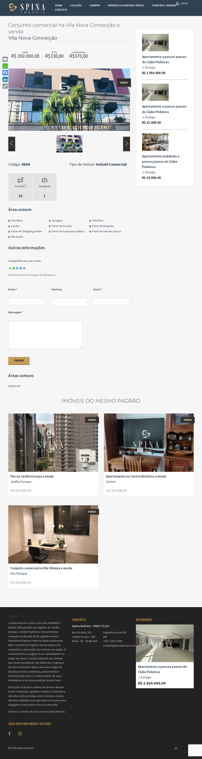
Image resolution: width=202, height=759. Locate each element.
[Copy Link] (5, 86)
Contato (61, 9)
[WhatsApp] (5, 66)
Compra (95, 5)
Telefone (56, 289)
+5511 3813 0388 (112, 641)
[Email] (5, 59)
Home (58, 5)
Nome (11, 289)
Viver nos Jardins (164, 5)
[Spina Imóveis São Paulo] (27, 8)
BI (176, 748)
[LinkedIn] (5, 79)
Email (96, 289)
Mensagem (15, 312)
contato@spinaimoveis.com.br (116, 645)
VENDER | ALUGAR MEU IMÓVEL (126, 5)
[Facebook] (5, 72)
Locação (76, 5)
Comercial (14, 386)
